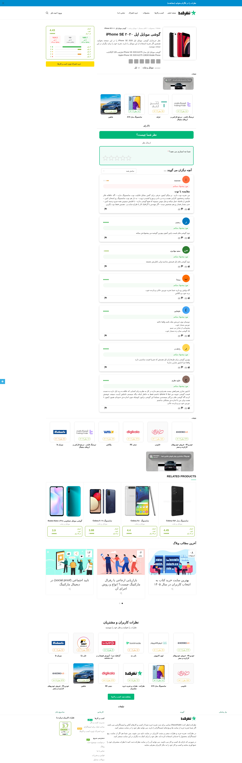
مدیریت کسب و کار (96, 722)
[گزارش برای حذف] (105, 209)
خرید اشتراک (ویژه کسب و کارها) (91, 730)
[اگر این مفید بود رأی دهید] (189, 209)
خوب (111, 158)
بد (123, 158)
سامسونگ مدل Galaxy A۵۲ (177, 521)
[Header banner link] (125, 3)
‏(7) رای (146, 126)
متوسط (117, 158)
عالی (105, 158)
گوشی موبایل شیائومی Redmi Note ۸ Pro (65, 521)
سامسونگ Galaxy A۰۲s (102, 521)
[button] (158, 61)
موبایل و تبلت (132, 28)
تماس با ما (100, 751)
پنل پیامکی (223, 712)
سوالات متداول (98, 760)
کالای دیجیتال (142, 28)
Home (158, 28)
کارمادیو (101, 712)
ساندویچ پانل (60, 712)
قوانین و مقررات (98, 755)
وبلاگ (102, 747)
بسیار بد (128, 158)
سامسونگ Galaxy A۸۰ (140, 521)
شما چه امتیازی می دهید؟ (179, 151)
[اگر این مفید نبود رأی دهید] (182, 209)
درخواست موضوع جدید (95, 741)
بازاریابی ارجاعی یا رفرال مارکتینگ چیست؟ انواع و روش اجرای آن (121, 584)
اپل (135, 68)
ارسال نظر (146, 143)
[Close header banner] (3, 3)
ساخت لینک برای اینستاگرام (94, 727)
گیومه (182, 712)
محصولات (151, 28)
